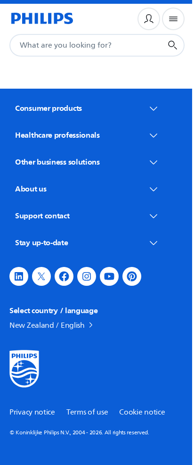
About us (31, 188)
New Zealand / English (47, 325)
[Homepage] (41, 19)
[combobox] (74, 45)
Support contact (42, 215)
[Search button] (172, 45)
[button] (18, 276)
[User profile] (148, 19)
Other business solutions (57, 161)
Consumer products (48, 108)
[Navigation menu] (173, 19)
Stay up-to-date (41, 242)
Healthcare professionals (57, 134)
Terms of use (87, 412)
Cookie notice (142, 412)
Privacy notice (32, 412)
